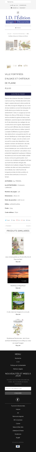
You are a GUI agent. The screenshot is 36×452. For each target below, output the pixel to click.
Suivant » (28, 225)
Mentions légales (18, 369)
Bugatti (18, 437)
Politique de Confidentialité (18, 365)
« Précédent (8, 225)
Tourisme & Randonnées (18, 406)
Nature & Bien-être (18, 427)
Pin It (19, 220)
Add (24, 220)
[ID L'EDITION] (18, 19)
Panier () (15, 8)
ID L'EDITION (20, 442)
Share (13, 220)
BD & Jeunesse (18, 420)
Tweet (8, 220)
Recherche (18, 358)
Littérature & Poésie (18, 430)
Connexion (22, 5)
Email (29, 220)
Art (18, 413)
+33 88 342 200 (14, 5)
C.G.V (18, 362)
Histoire (18, 409)
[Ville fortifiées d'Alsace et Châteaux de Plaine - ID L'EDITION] (18, 45)
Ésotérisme (18, 434)
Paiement (22, 8)
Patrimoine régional (18, 416)
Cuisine (18, 423)
